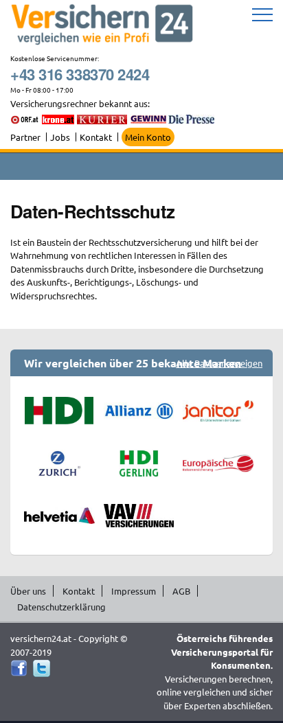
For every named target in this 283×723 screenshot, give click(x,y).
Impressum (133, 591)
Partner (25, 137)
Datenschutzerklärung (61, 606)
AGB (181, 591)
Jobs (60, 137)
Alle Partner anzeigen (219, 363)
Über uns (28, 591)
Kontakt (96, 137)
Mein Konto (148, 137)
